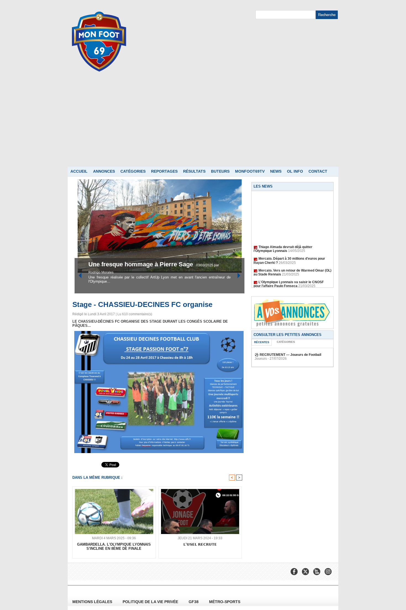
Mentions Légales (92, 602)
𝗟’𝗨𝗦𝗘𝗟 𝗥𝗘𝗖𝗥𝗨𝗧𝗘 (200, 544)
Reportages (164, 171)
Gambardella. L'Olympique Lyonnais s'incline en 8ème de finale (114, 546)
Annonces (104, 171)
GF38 (194, 602)
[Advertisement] (203, 124)
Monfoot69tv (250, 171)
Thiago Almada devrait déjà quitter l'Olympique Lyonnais (283, 244)
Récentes (261, 342)
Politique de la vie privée (151, 602)
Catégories (133, 171)
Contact (318, 171)
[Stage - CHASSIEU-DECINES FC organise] (159, 332)
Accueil (79, 171)
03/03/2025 (167, 265)
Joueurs (261, 359)
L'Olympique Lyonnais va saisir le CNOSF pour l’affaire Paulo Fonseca (289, 279)
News (275, 171)
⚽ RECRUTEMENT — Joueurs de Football (288, 355)
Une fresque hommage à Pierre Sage (104, 264)
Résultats (194, 171)
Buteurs (220, 171)
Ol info (295, 171)
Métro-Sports (224, 602)
